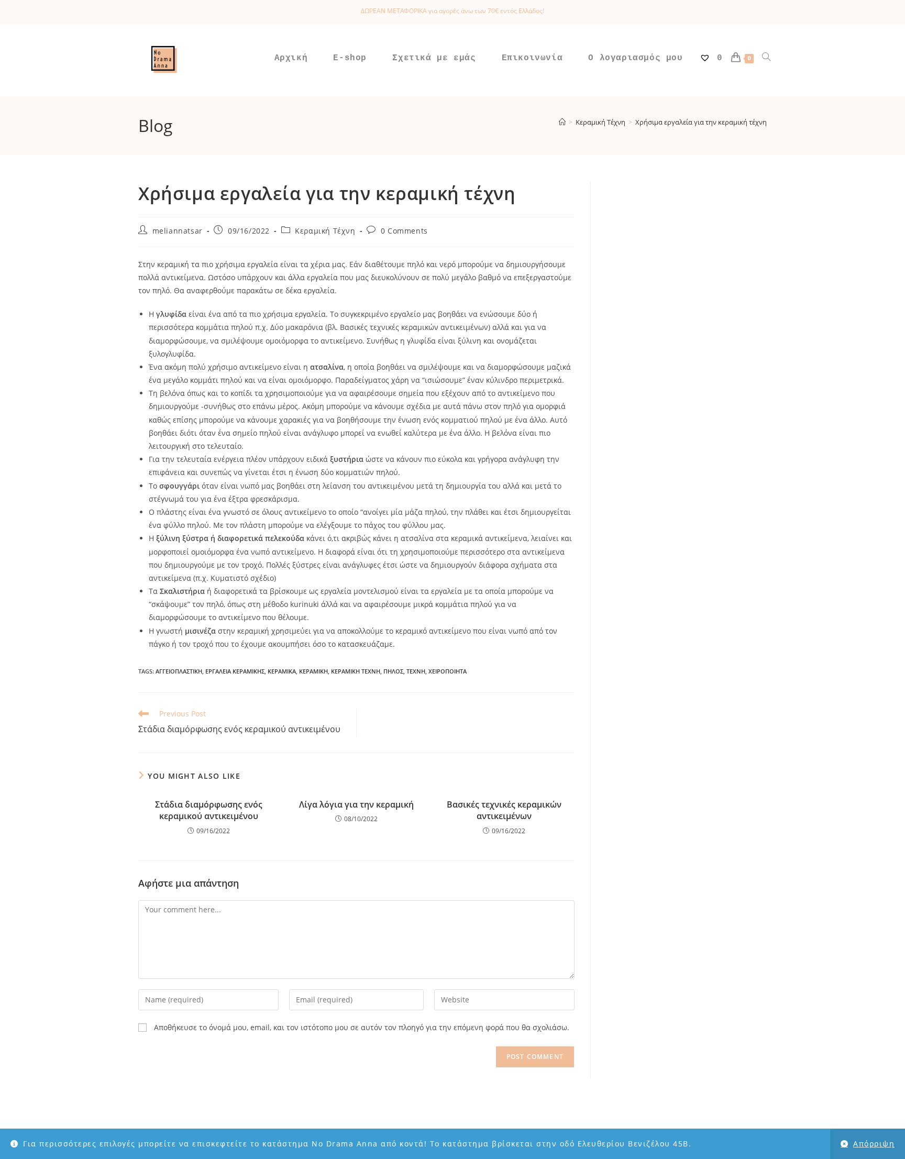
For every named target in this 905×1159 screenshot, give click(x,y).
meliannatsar (177, 231)
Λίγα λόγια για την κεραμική (356, 804)
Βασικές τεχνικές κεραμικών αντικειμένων (504, 810)
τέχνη (415, 671)
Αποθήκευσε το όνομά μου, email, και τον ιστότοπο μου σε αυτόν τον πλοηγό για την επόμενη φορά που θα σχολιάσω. (361, 1027)
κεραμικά (282, 671)
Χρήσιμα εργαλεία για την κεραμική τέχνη (701, 122)
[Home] (562, 122)
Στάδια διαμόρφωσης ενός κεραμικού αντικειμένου (208, 810)
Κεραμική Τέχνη (325, 231)
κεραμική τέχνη (355, 671)
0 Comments (404, 231)
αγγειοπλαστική (179, 671)
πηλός (393, 671)
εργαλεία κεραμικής (234, 671)
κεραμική (313, 671)
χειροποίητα (447, 671)
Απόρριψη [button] (874, 1144)
